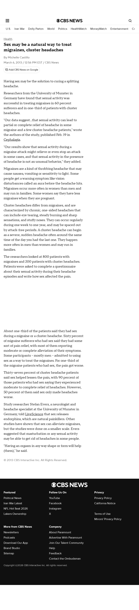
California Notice (104, 503)
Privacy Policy (103, 498)
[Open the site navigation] (27, 20)
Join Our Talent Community (66, 542)
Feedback (55, 553)
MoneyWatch (98, 29)
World (50, 29)
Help (52, 548)
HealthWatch (79, 29)
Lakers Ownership (15, 513)
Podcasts (9, 537)
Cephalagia (12, 140)
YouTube (54, 498)
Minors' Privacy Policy (107, 519)
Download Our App (16, 542)
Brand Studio (12, 548)
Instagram (55, 508)
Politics (62, 29)
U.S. (8, 29)
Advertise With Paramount (65, 537)
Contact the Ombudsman (65, 558)
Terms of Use (102, 513)
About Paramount (60, 532)
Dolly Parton (36, 29)
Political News (12, 498)
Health (8, 39)
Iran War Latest (13, 503)
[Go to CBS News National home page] (69, 20)
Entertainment (119, 29)
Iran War (19, 29)
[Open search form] (130, 21)
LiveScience (34, 414)
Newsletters (11, 532)
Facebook (55, 503)
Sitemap (9, 553)
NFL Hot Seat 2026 (16, 508)
